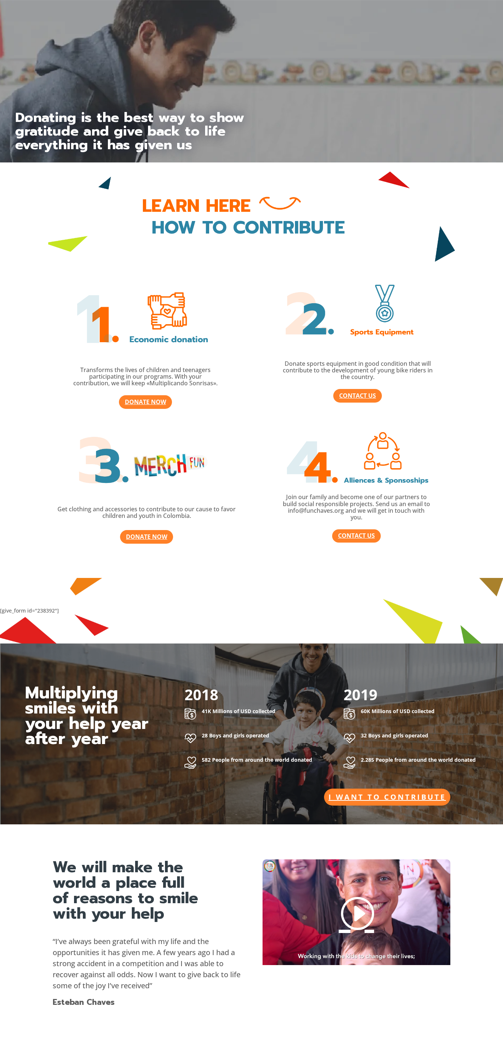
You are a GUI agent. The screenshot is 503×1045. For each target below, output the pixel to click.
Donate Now (145, 402)
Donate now (146, 537)
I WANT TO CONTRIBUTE (387, 797)
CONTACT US (357, 396)
